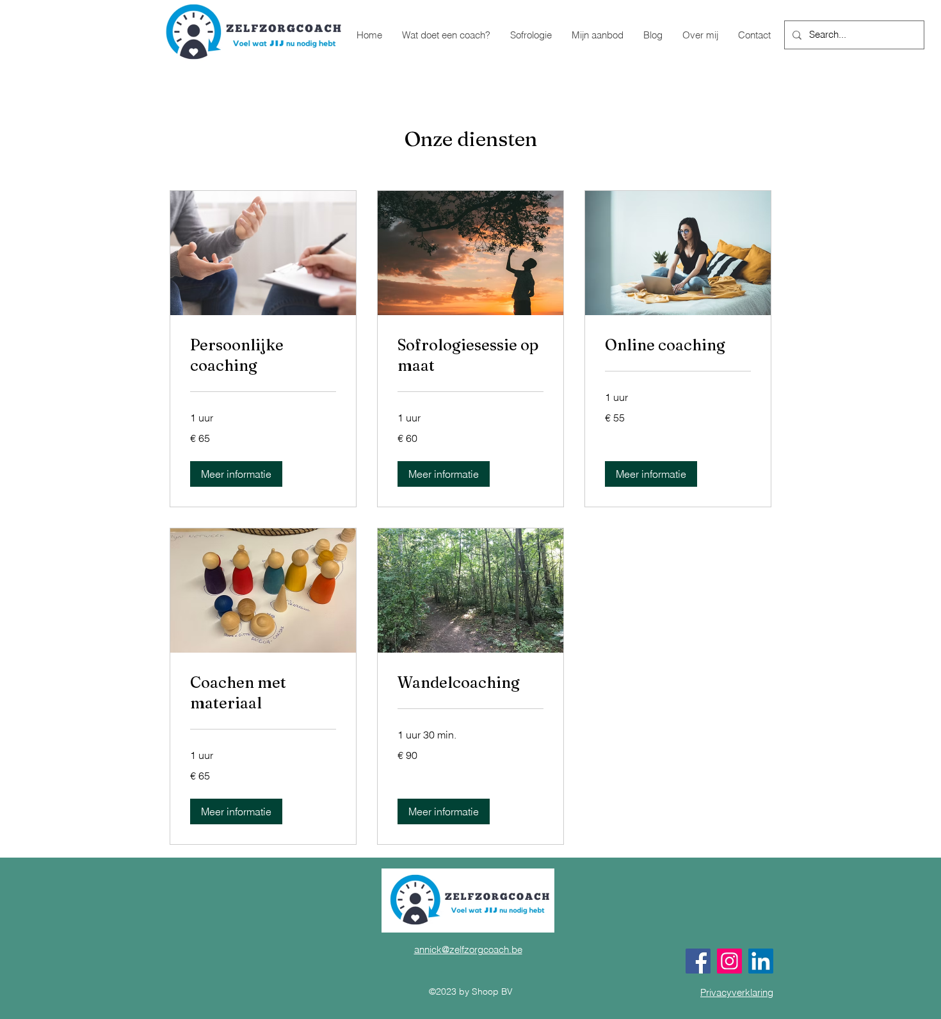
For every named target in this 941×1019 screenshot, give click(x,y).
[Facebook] (698, 961)
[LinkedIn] (760, 961)
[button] (236, 474)
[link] (263, 355)
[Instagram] (729, 961)
